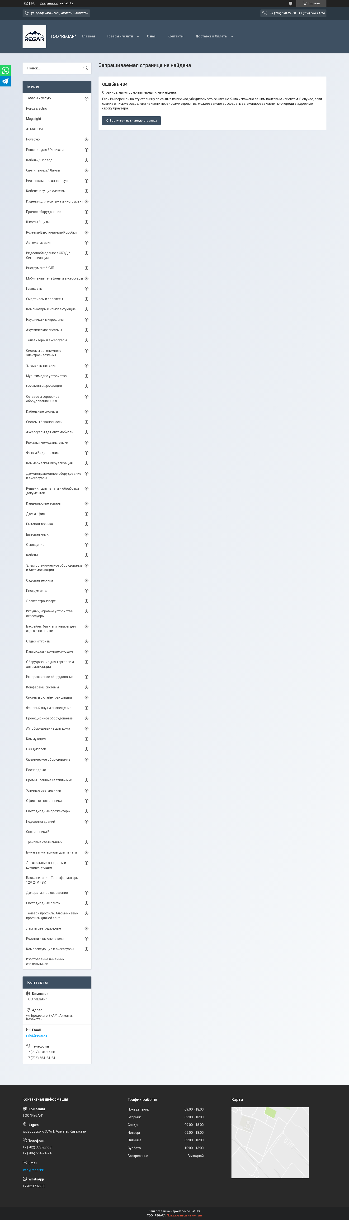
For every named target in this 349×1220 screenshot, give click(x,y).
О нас (151, 36)
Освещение (35, 545)
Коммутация (36, 739)
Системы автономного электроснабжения (43, 353)
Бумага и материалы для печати (51, 852)
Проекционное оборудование (49, 718)
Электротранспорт (41, 601)
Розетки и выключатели (45, 938)
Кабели (32, 555)
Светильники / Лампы (43, 170)
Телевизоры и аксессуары (46, 340)
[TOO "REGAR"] (34, 36)
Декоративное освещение (47, 893)
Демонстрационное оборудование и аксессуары (53, 476)
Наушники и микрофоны (45, 319)
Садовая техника (39, 580)
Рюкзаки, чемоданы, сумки (47, 442)
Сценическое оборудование (48, 759)
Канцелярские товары (43, 503)
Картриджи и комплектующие (49, 651)
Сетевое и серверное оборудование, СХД (42, 399)
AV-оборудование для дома (48, 728)
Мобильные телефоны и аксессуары (54, 278)
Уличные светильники (43, 790)
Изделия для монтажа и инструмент (54, 201)
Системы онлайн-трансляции (49, 697)
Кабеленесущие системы (46, 191)
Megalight (33, 119)
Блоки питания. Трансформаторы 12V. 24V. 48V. (52, 880)
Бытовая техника (39, 524)
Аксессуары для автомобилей (49, 432)
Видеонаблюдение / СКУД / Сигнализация (48, 255)
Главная (88, 36)
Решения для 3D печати (45, 150)
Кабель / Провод (39, 160)
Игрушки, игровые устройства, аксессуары (49, 613)
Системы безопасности (44, 422)
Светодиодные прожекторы (48, 811)
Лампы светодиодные (43, 928)
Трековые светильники (44, 842)
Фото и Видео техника (43, 453)
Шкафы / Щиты (38, 222)
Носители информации (44, 386)
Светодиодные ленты (43, 903)
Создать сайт (49, 3)
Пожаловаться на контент (184, 1215)
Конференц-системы (42, 687)
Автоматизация (38, 242)
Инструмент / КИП (40, 268)
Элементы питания (41, 365)
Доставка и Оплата (211, 36)
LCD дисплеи (36, 749)
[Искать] (85, 68)
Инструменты (36, 590)
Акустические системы (44, 330)
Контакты (176, 36)
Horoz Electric (36, 108)
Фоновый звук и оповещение (48, 708)
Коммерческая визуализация (49, 463)
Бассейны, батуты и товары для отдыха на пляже (51, 628)
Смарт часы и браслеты (44, 299)
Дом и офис (35, 514)
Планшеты (34, 288)
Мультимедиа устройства (46, 376)
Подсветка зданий (40, 821)
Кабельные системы (42, 411)
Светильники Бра (39, 832)
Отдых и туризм (38, 641)
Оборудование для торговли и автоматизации (50, 664)
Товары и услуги (120, 36)
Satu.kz (195, 1211)
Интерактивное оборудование (50, 677)
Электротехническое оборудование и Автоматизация (54, 568)
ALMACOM (34, 129)
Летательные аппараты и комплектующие (46, 865)
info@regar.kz (36, 1035)
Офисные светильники (44, 801)
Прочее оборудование (43, 212)
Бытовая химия (38, 534)
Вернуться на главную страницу (133, 120)
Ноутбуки (33, 139)
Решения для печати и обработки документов (52, 491)
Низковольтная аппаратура (48, 181)
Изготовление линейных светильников (45, 961)
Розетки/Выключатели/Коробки (51, 232)
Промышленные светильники (49, 780)
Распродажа (36, 770)
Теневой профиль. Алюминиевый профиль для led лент (52, 915)
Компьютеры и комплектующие (51, 309)
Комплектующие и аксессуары (50, 949)
